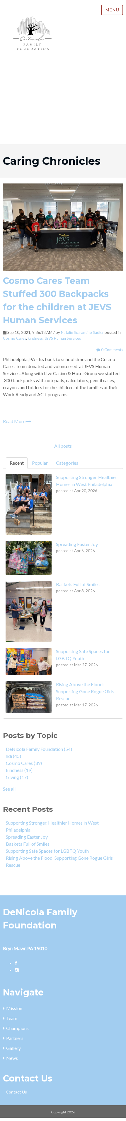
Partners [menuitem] (14, 1038)
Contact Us (16, 1091)
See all (9, 789)
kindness (35, 338)
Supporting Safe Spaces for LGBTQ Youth (47, 851)
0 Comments (111, 349)
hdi (13, 756)
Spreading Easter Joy (27, 837)
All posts (63, 446)
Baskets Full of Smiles (28, 844)
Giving (17, 777)
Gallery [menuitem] (13, 1048)
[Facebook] (16, 963)
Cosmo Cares (14, 338)
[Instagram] (17, 970)
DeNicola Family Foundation (39, 749)
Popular (40, 463)
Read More (14, 421)
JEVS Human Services (63, 338)
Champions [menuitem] (17, 1028)
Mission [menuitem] (14, 1008)
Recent (17, 463)
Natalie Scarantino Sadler (82, 332)
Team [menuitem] (11, 1018)
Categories (67, 463)
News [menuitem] (12, 1058)
